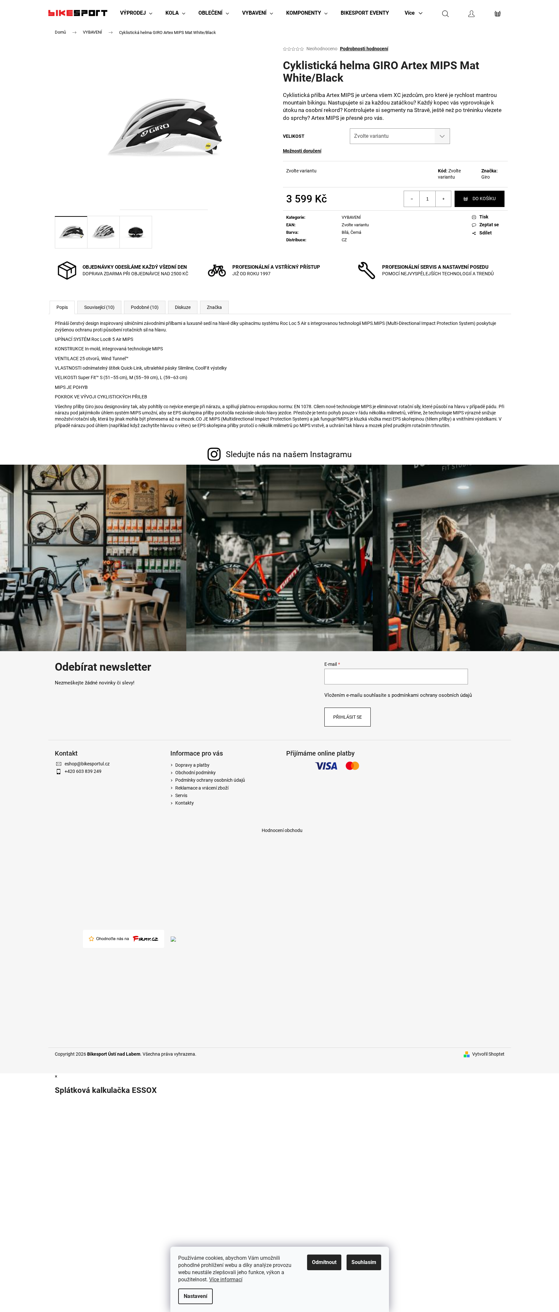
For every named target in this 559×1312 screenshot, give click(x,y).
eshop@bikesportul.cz (87, 763)
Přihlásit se (347, 717)
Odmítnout (324, 1262)
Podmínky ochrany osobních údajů (210, 780)
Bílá (345, 232)
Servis (181, 795)
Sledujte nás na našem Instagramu (289, 454)
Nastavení (195, 1296)
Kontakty (184, 803)
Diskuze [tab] (183, 307)
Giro (485, 177)
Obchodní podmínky (195, 772)
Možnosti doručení (302, 150)
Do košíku (484, 198)
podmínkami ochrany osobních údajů (432, 695)
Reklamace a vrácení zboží (201, 788)
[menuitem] (136, 13)
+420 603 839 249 (83, 771)
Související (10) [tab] (99, 307)
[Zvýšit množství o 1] (443, 199)
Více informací (225, 1279)
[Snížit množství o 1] (412, 199)
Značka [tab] (214, 307)
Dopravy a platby (192, 765)
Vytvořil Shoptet (488, 1054)
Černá (355, 232)
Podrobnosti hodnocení (364, 48)
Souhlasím (363, 1262)
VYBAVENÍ (351, 217)
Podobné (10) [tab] (145, 307)
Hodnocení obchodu (282, 830)
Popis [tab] (62, 307)
